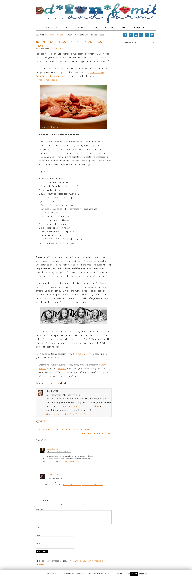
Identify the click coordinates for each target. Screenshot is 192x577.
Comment (40, 509)
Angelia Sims (51, 449)
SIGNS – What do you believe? (69, 461)
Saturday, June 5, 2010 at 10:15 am (59, 452)
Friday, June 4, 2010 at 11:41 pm (58, 478)
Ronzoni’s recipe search (47, 79)
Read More (143, 573)
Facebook (88, 414)
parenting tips (92, 406)
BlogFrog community (82, 353)
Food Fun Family (96, 11)
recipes (62, 406)
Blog (72, 414)
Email (38, 535)
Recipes (45, 420)
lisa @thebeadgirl (53, 475)
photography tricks (76, 406)
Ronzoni (62, 368)
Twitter (79, 414)
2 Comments (57, 48)
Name (38, 527)
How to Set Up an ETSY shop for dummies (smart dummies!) (83, 485)
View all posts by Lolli (57, 414)
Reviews (50, 420)
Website (39, 543)
